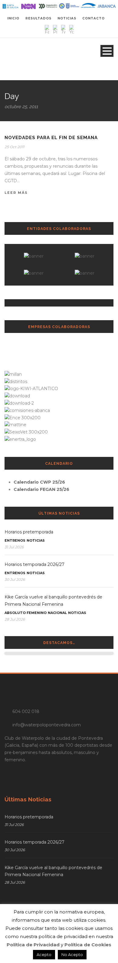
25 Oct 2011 (14, 147)
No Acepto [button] (72, 954)
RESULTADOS (38, 18)
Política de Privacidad (33, 945)
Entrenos (15, 540)
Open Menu (106, 51)
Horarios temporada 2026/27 (34, 564)
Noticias (36, 540)
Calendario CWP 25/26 (39, 482)
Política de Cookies (87, 945)
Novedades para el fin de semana (51, 137)
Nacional (57, 613)
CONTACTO (93, 18)
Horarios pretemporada (29, 532)
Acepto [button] (44, 954)
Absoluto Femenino (26, 613)
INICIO (13, 18)
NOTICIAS (66, 18)
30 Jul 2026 (15, 579)
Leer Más (16, 192)
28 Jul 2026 (15, 619)
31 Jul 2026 (14, 547)
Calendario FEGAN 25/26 (41, 489)
